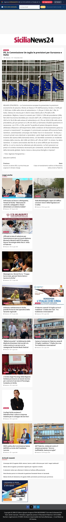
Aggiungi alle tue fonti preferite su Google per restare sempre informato (28, 2)
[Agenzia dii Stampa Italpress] (15, 491)
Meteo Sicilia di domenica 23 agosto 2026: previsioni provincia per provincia (28, 477)
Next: (48, 165)
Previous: (16, 165)
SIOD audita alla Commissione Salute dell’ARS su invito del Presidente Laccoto (16, 448)
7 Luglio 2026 (14, 349)
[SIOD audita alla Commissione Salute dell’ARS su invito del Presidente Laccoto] (17, 433)
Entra (43, 7)
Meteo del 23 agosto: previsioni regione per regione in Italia (23, 467)
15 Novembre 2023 (18, 58)
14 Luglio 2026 (14, 314)
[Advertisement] (33, 22)
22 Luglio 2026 (14, 246)
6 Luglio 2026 (46, 347)
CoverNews (57, 517)
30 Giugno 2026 (46, 452)
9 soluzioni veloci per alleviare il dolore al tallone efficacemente (24, 470)
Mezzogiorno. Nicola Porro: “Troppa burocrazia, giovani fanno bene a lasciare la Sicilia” (16, 276)
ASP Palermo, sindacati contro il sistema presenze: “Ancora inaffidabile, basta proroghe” (46, 448)
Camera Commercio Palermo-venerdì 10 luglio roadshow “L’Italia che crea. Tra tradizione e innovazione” (48, 343)
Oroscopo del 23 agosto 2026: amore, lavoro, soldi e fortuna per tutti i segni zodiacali (31, 463)
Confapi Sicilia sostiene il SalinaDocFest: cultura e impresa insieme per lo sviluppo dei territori (16, 414)
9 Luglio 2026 (46, 314)
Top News (6, 50)
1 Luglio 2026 (14, 452)
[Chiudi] (64, 2)
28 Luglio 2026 (46, 207)
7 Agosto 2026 (14, 209)
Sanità (5, 441)
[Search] (62, 47)
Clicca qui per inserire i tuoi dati (53, 7)
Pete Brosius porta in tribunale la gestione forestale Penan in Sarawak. (26, 473)
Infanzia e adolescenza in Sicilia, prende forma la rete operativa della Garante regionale (16, 310)
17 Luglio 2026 (14, 280)
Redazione (8, 58)
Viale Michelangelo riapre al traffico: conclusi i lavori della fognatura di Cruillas (48, 203)
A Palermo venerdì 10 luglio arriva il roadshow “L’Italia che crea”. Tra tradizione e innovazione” (48, 310)
